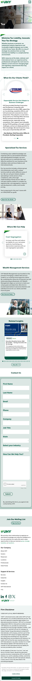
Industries (3, 578)
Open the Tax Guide (7, 199)
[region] (16, 672)
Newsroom (4, 557)
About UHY (4, 551)
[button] (28, 94)
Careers (3, 554)
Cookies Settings (16, 673)
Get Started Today (7, 294)
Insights (3, 580)
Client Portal (4, 565)
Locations (3, 560)
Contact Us (4, 583)
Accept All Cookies (16, 678)
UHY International (6, 586)
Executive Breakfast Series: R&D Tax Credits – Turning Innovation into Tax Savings (16, 342)
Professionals (4, 563)
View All (15, 364)
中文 (2, 589)
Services (3, 575)
